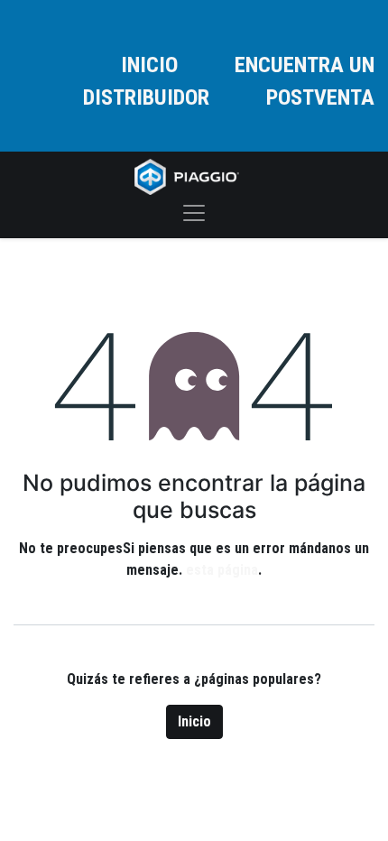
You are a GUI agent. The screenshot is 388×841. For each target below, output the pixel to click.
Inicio (194, 721)
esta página (222, 569)
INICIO (149, 65)
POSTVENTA (320, 97)
